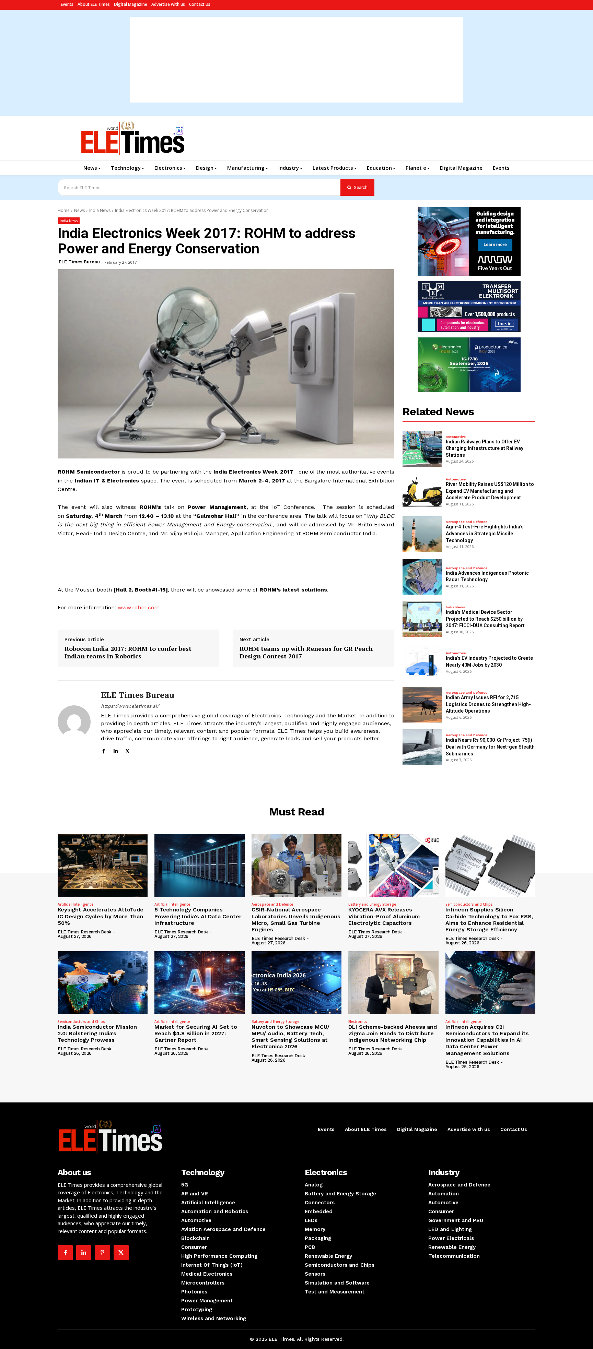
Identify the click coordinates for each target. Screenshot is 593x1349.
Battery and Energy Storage (372, 904)
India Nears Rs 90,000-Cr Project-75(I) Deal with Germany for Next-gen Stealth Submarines (490, 746)
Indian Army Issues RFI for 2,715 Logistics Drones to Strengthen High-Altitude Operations (488, 704)
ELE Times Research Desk (84, 931)
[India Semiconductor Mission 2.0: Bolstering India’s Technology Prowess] (103, 982)
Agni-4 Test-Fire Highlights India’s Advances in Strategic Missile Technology (485, 533)
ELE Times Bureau (79, 261)
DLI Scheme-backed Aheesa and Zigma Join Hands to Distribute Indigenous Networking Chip (392, 1033)
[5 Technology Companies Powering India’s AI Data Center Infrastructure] (199, 865)
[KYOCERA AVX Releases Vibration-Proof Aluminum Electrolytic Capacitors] (393, 865)
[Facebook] (103, 750)
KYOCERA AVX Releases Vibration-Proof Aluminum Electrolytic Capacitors (384, 916)
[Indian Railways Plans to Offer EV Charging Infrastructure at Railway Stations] (422, 448)
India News (100, 210)
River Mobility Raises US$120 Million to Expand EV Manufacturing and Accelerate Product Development (490, 490)
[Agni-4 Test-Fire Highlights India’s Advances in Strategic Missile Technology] (422, 534)
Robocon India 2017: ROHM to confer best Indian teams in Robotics (128, 652)
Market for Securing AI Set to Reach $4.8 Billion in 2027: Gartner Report (195, 1033)
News (79, 210)
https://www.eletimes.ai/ (130, 706)
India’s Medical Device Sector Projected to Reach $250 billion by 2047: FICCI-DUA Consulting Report (485, 618)
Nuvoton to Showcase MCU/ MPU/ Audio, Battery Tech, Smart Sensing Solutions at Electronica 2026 (290, 1037)
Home (64, 210)
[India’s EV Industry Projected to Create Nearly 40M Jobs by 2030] (422, 662)
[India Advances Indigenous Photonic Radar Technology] (422, 577)
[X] (127, 750)
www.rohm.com (139, 607)
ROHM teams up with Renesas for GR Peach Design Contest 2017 (306, 652)
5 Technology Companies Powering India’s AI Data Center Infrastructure (198, 916)
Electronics (357, 1021)
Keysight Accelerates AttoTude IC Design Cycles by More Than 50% (100, 916)
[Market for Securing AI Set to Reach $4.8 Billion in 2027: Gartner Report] (199, 982)
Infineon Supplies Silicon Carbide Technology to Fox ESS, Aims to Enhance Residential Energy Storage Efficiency (489, 919)
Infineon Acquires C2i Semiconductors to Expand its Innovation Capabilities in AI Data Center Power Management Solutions (487, 1040)
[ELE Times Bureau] (74, 722)
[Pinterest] (102, 1252)
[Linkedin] (115, 750)
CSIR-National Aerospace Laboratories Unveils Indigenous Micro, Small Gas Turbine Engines (296, 919)
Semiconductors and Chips (469, 904)
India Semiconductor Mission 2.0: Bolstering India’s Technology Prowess (97, 1033)
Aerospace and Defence (466, 522)
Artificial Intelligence (75, 904)
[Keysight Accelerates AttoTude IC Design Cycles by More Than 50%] (103, 865)
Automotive (456, 437)
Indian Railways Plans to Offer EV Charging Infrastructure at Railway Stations (484, 448)
